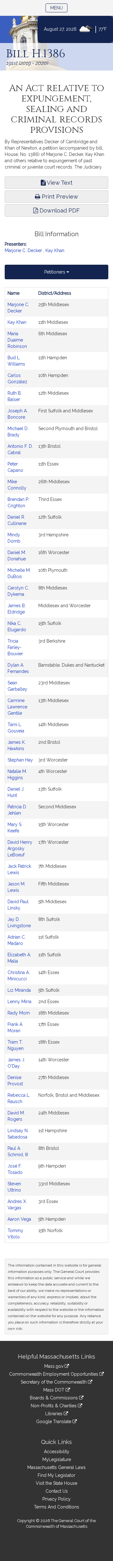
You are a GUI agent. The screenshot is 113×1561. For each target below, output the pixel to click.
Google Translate (54, 1421)
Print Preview (59, 196)
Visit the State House (56, 1483)
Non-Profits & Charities (54, 1405)
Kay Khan (55, 250)
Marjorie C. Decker (23, 250)
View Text (59, 182)
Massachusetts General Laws (56, 1467)
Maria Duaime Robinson (17, 340)
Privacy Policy (56, 1499)
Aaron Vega (19, 1219)
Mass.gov (54, 1366)
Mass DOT (54, 1389)
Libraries (54, 1413)
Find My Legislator (56, 1475)
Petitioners (55, 272)
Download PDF (59, 210)
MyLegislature (56, 1459)
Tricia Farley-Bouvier (15, 647)
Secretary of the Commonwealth (54, 1382)
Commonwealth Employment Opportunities (54, 1374)
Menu (58, 7)
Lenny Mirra (19, 1001)
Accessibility (56, 1451)
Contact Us (57, 1491)
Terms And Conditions (56, 1506)
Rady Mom (19, 1012)
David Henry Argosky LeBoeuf (20, 848)
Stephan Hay (20, 759)
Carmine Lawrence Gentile (17, 707)
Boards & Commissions (54, 1397)
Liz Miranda (19, 990)
